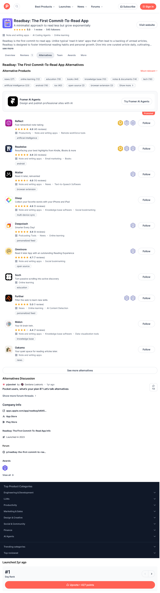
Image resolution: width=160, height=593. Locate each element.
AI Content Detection (57, 308)
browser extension (102, 85)
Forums (95, 6)
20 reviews (40, 154)
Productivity (25, 133)
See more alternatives (80, 370)
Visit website (147, 24)
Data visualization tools (87, 333)
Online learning (61, 35)
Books (68, 158)
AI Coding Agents (41, 35)
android (42, 85)
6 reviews (39, 231)
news (9, 79)
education (53, 79)
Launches (65, 6)
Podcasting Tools (27, 235)
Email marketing (53, 158)
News (81, 6)
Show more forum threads (18, 395)
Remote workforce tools (73, 133)
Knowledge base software (58, 210)
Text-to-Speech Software (68, 184)
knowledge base (95, 79)
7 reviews (39, 257)
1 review (38, 29)
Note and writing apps (17, 35)
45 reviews (40, 129)
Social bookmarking (85, 210)
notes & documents (124, 79)
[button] (83, 55)
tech (147, 79)
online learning (30, 79)
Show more (125, 85)
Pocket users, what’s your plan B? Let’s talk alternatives (35, 388)
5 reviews (39, 206)
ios (58, 85)
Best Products (43, 6)
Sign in (150, 6)
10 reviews (40, 180)
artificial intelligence (16, 85)
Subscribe (129, 6)
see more (7, 48)
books (72, 79)
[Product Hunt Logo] (7, 6)
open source (76, 85)
